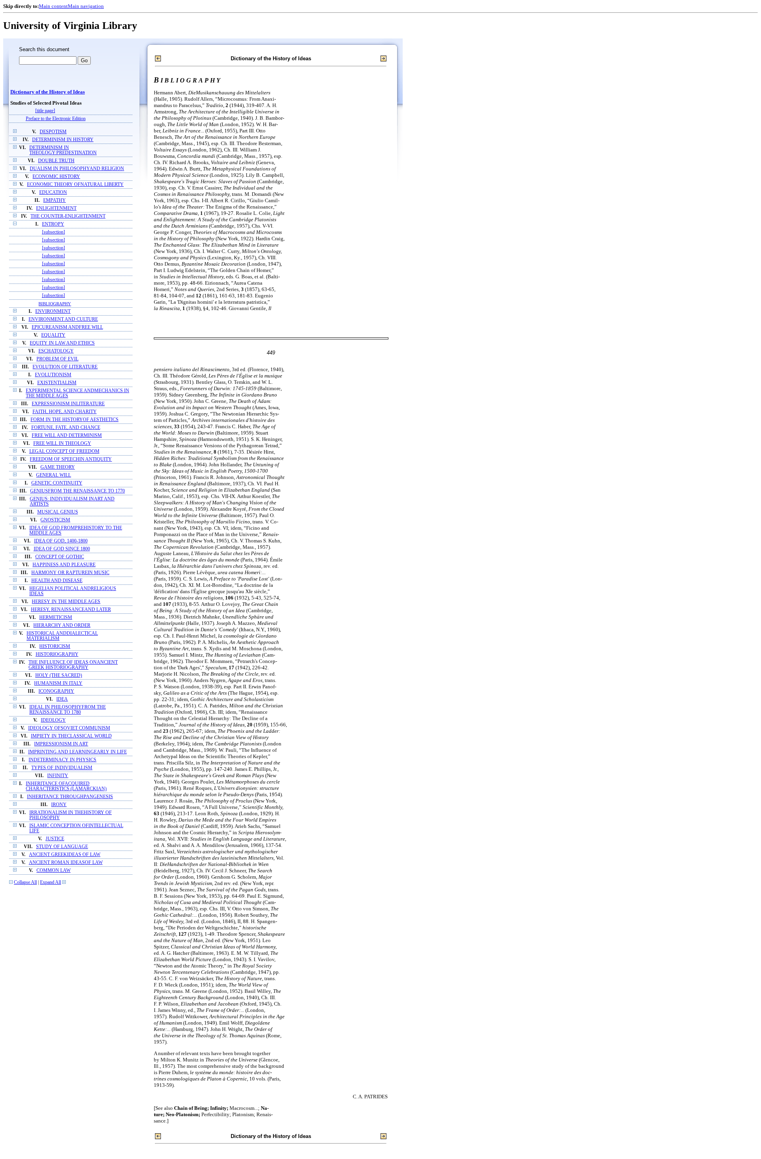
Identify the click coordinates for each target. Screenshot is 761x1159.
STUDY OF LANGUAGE (62, 846)
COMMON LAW (53, 870)
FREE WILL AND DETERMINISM (67, 435)
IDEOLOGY (53, 720)
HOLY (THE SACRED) (58, 675)
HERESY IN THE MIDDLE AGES (66, 601)
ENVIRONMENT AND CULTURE (63, 319)
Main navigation (86, 6)
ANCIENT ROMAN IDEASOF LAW (66, 862)
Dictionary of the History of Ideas (47, 92)
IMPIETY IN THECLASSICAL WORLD (71, 736)
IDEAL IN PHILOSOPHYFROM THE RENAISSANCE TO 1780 (67, 710)
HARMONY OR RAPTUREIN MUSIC (70, 572)
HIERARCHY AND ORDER (61, 625)
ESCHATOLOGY (56, 351)
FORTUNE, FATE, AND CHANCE (65, 427)
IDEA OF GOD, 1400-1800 (61, 541)
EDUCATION (53, 192)
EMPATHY (54, 200)
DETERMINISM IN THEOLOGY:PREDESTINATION (63, 150)
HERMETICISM (55, 617)
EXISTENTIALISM (56, 382)
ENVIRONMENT (53, 311)
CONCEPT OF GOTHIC (59, 556)
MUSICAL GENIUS (57, 512)
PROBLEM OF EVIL (57, 359)
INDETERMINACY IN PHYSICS (62, 759)
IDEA (62, 699)
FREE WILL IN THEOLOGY (62, 443)
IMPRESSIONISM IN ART (61, 744)
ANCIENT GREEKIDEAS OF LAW (64, 854)
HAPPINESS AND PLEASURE (64, 564)
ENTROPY (53, 224)
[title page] (45, 110)
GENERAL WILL (53, 475)
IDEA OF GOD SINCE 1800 (62, 549)
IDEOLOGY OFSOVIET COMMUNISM (69, 728)
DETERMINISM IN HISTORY (63, 139)
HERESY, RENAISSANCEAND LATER (71, 609)
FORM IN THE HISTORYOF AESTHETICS (75, 419)
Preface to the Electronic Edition (56, 118)
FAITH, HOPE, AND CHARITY (65, 411)
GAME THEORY (57, 467)
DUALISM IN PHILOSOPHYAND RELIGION (77, 168)
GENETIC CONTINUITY (56, 483)
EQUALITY (53, 335)
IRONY (59, 804)
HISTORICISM (54, 646)
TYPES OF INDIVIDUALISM (61, 767)
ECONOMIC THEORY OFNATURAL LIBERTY (75, 184)
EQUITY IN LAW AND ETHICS (62, 343)
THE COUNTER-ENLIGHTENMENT (68, 216)
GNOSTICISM (55, 520)
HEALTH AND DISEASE (56, 580)
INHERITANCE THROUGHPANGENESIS (70, 796)
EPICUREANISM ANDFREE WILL (67, 327)
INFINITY (57, 775)
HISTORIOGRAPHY (57, 654)
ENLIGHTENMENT (56, 208)
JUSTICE (55, 838)
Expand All (50, 882)
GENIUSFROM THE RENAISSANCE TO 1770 (77, 491)
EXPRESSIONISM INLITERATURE (68, 403)
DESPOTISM (53, 131)
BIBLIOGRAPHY (54, 303)
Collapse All (25, 882)
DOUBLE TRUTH (56, 160)
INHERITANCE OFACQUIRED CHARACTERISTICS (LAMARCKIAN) (66, 786)
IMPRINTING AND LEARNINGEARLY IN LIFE (77, 752)
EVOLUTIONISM (53, 374)
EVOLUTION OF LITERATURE (65, 367)
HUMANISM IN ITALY (58, 683)
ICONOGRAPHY (56, 691)
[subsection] (53, 232)
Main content (53, 6)
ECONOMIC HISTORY (56, 176)
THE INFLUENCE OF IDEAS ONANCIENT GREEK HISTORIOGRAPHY (73, 665)
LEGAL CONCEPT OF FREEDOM (64, 451)
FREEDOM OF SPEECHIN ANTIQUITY (71, 459)
